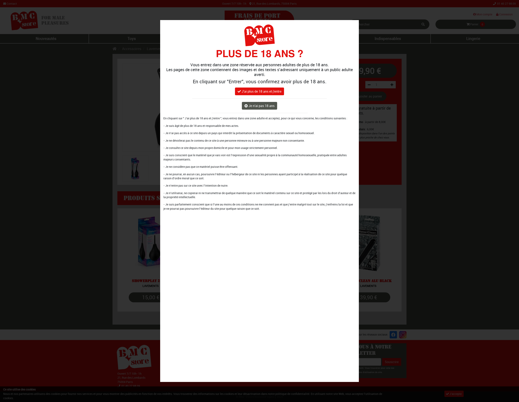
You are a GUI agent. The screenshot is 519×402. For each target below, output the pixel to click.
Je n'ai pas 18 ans (261, 106)
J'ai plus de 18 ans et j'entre (261, 91)
